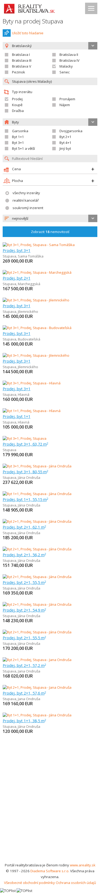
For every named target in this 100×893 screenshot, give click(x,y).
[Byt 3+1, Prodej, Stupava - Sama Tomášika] (39, 244)
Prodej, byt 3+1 (16, 250)
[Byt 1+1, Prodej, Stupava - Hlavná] (32, 410)
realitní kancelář (26, 200)
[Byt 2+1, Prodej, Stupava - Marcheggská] (37, 272)
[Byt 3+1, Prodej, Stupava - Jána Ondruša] (37, 466)
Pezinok (18, 72)
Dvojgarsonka (70, 130)
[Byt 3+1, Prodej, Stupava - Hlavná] (32, 383)
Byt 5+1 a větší (23, 148)
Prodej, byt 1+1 (16, 416)
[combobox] (50, 218)
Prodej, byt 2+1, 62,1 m (24, 527)
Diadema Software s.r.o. (49, 871)
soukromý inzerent (28, 207)
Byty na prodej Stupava (33, 21)
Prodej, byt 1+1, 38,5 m (24, 720)
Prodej (17, 99)
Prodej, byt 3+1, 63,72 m (25, 444)
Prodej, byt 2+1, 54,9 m (24, 610)
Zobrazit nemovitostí (50, 231)
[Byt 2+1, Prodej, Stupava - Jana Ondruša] (37, 659)
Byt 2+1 (65, 136)
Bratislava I (21, 54)
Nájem (64, 104)
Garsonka (20, 130)
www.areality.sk (82, 865)
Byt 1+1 (18, 136)
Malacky (66, 66)
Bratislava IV (69, 60)
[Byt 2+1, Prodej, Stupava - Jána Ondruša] (37, 521)
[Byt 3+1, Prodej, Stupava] (24, 438)
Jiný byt (65, 148)
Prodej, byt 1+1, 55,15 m (25, 499)
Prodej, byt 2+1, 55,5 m (24, 582)
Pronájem (67, 99)
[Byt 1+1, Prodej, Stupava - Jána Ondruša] (37, 493)
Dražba (18, 110)
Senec (64, 72)
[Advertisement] (50, 809)
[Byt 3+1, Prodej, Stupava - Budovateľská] (37, 327)
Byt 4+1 (65, 142)
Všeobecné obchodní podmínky (29, 882)
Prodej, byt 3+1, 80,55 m (25, 471)
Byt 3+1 (18, 142)
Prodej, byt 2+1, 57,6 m (24, 693)
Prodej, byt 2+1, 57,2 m (24, 665)
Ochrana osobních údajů (76, 882)
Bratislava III (21, 60)
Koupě (17, 104)
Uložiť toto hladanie (27, 33)
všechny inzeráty (26, 192)
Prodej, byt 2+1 (16, 278)
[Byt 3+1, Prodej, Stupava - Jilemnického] (36, 300)
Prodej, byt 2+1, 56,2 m (24, 554)
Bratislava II (68, 54)
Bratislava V (21, 66)
